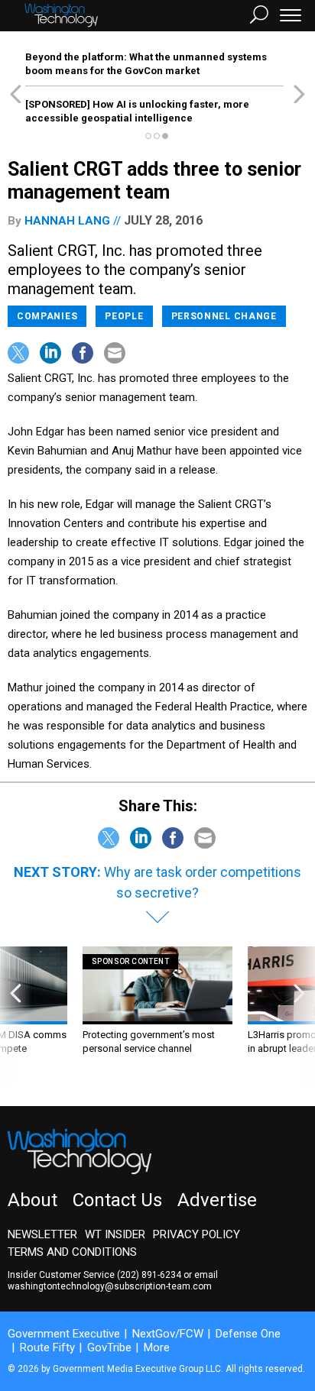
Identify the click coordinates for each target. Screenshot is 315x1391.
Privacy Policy (196, 1234)
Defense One (248, 1334)
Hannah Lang (67, 221)
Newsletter (42, 1234)
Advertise (217, 1200)
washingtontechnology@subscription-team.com (110, 1286)
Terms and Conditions (72, 1252)
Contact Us (117, 1200)
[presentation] (15, 1014)
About (32, 1200)
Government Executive (64, 1334)
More (157, 1347)
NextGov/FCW (167, 1334)
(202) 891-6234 (149, 1275)
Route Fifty (47, 1347)
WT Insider (115, 1234)
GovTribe (109, 1347)
